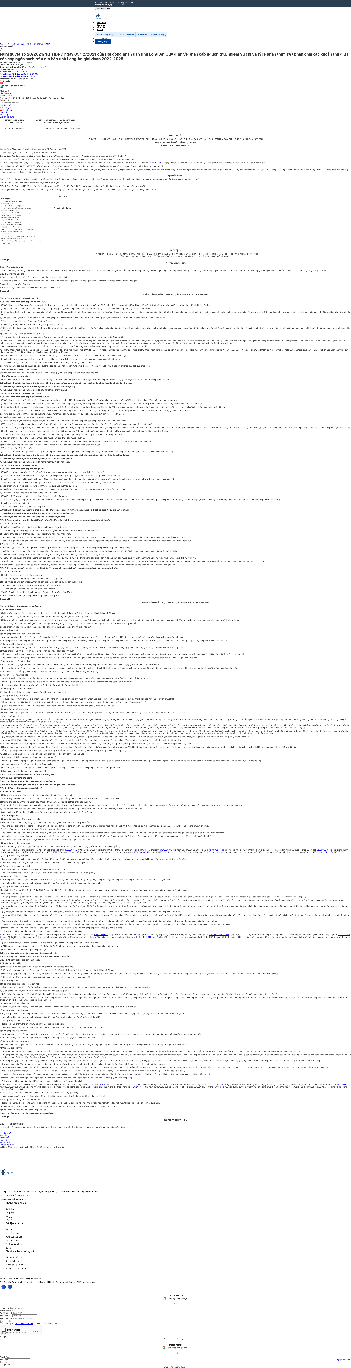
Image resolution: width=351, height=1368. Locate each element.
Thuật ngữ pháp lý (13, 1244)
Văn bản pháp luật (126, 34)
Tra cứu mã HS (143, 34)
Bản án (99, 34)
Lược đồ (3, 112)
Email (2, 1310)
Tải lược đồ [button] (5, 100)
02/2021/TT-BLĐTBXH (219, 934)
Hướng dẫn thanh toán (15, 1268)
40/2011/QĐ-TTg (54, 852)
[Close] (0, 1293)
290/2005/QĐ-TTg (167, 850)
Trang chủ (4, 44)
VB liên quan (5, 114)
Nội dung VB (5, 105)
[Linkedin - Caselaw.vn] (10, 1287)
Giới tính (3, 1321)
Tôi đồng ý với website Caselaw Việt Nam (29, 1323)
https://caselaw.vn (37, 1282)
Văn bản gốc (5, 107)
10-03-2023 (20, 74)
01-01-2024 (20, 76)
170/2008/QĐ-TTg (142, 852)
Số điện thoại (6, 1313)
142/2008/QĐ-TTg (320, 852)
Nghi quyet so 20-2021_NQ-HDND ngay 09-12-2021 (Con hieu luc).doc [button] (32, 98)
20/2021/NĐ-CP (101, 934)
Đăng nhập (183, 1339)
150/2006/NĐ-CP (73, 850)
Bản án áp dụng (7, 117)
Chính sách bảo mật (14, 1261)
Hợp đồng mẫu (111, 34)
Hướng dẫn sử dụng (103, 5)
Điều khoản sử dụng (14, 1257)
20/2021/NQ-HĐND (41, 44)
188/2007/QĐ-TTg (214, 850)
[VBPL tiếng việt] (1, 83)
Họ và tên (4, 1308)
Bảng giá (9, 1216)
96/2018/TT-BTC (144, 937)
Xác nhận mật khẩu (8, 1318)
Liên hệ (121, 5)
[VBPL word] (1, 88)
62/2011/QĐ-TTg (324, 850)
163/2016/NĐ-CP (26, 159)
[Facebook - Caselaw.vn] (3, 1287)
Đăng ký (184, 1367)
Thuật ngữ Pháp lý (158, 34)
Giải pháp (9, 1213)
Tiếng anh (7, 110)
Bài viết (100, 29)
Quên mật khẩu (344, 1360)
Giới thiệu (9, 1209)
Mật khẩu (4, 1316)
